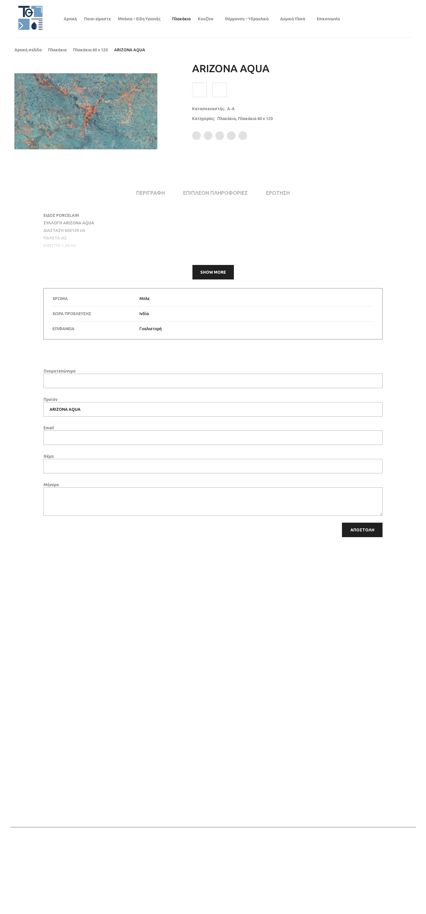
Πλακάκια (57, 50)
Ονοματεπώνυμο (59, 371)
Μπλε (144, 298)
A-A (231, 108)
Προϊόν (50, 399)
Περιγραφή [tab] (150, 193)
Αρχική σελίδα (28, 50)
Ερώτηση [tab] (278, 193)
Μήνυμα (51, 484)
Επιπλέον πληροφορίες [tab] (215, 193)
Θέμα (48, 456)
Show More (213, 272)
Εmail (48, 428)
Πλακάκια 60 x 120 (90, 50)
